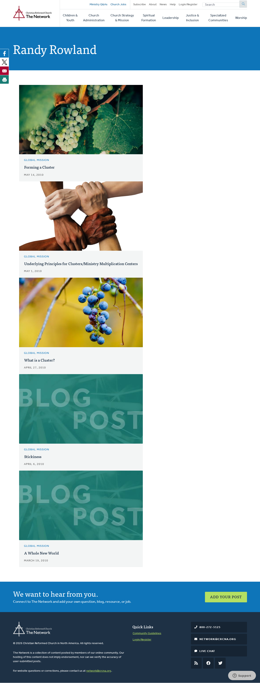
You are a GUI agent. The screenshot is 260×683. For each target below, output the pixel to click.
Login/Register (188, 4)
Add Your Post (226, 597)
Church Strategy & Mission (122, 18)
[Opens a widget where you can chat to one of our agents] (242, 676)
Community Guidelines (147, 633)
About (153, 4)
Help (173, 4)
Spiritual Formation (148, 18)
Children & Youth (70, 18)
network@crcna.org (98, 670)
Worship (241, 18)
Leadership (170, 18)
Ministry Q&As (98, 4)
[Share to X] (4, 62)
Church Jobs (118, 4)
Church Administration (94, 18)
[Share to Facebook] (4, 53)
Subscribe (139, 4)
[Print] (4, 79)
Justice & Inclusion (192, 18)
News (163, 4)
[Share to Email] (4, 70)
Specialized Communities (218, 18)
